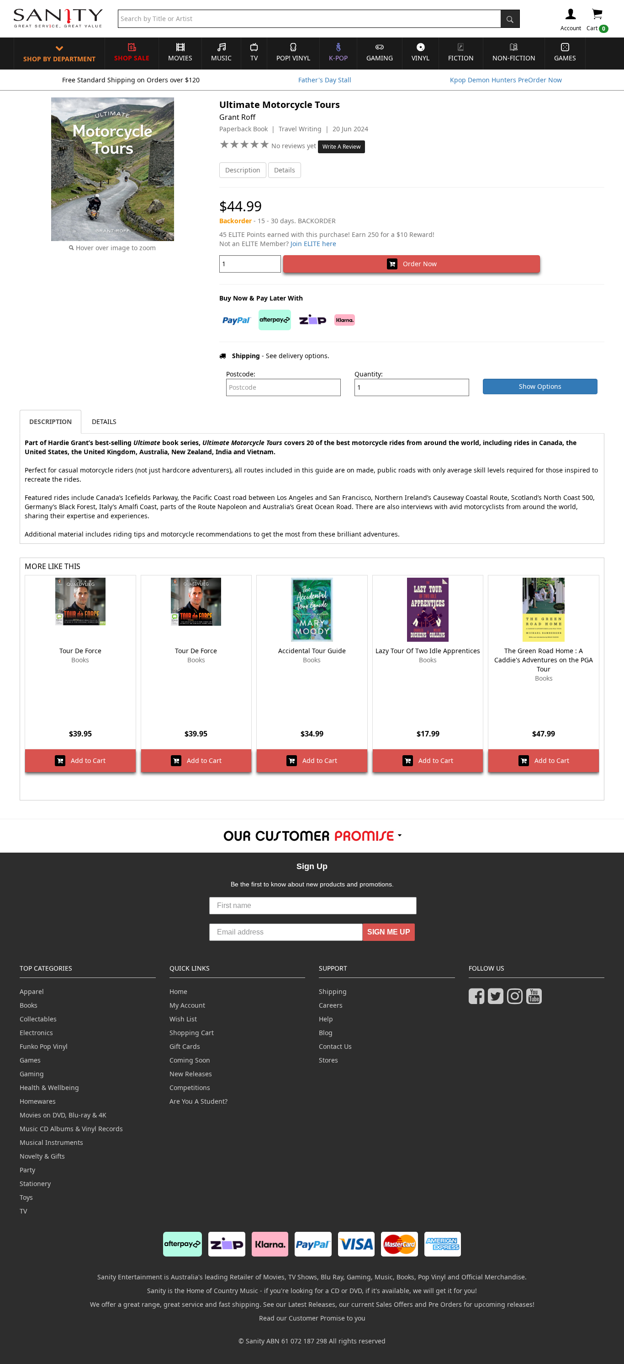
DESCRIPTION (50, 421)
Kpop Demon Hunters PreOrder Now (506, 79)
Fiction (461, 58)
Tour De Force (80, 650)
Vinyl (420, 58)
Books (28, 1005)
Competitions (189, 1087)
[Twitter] (497, 1000)
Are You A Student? (198, 1101)
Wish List (183, 1019)
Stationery (35, 1183)
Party (27, 1169)
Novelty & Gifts (42, 1156)
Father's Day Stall (324, 79)
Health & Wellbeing (49, 1087)
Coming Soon (189, 1060)
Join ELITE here (313, 243)
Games (565, 58)
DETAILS (104, 421)
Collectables (38, 1019)
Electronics (36, 1032)
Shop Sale (131, 58)
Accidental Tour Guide (312, 650)
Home (178, 991)
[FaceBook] (478, 1000)
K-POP (338, 58)
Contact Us (335, 1046)
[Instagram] (516, 1000)
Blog (326, 1032)
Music (221, 58)
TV (254, 58)
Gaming (379, 58)
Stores (328, 1060)
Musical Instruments (51, 1142)
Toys (26, 1197)
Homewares (38, 1101)
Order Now (417, 263)
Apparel (32, 991)
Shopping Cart (191, 1032)
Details (284, 170)
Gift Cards (184, 1046)
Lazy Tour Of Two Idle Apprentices (427, 650)
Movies (180, 58)
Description (242, 170)
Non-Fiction (513, 58)
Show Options (540, 386)
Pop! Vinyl (293, 58)
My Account (187, 1005)
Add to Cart (85, 760)
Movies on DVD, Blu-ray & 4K (63, 1115)
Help (326, 1019)
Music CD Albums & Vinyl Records (71, 1128)
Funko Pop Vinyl (44, 1046)
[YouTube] (535, 1000)
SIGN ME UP (388, 932)
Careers (331, 1005)
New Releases (190, 1073)
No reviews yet (294, 145)
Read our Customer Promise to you (312, 1318)
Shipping (333, 991)
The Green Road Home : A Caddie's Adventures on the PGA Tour (543, 659)
